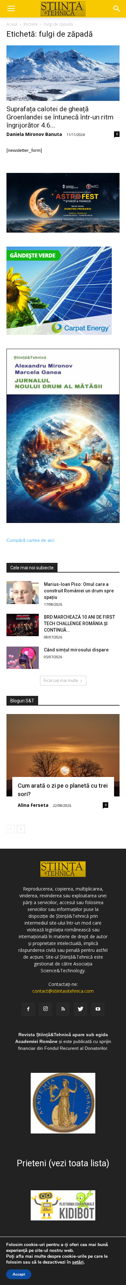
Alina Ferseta (33, 805)
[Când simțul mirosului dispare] (22, 658)
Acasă (11, 24)
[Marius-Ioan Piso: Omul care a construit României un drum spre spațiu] (22, 592)
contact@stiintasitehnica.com (63, 991)
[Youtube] (97, 1009)
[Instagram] (45, 1009)
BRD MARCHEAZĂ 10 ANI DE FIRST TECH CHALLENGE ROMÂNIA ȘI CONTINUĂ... (79, 623)
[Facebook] (28, 1009)
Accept (19, 1274)
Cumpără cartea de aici (30, 540)
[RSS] (63, 1009)
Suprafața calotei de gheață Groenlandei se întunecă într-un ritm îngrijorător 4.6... (59, 117)
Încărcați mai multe (61, 680)
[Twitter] (80, 1009)
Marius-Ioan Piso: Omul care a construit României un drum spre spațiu (79, 591)
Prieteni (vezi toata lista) (63, 1163)
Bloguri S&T (22, 700)
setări (78, 1262)
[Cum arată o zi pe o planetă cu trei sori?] (63, 755)
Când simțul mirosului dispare (76, 649)
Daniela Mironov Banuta (34, 134)
